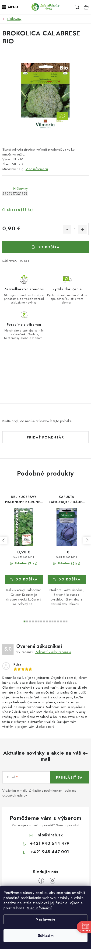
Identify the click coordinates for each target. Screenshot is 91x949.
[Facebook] (41, 880)
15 (66, 621)
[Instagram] (52, 880)
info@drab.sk (49, 835)
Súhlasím (45, 935)
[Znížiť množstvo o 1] (67, 229)
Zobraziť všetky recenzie (53, 652)
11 (55, 621)
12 (58, 621)
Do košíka (49, 247)
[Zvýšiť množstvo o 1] (82, 229)
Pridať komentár (45, 437)
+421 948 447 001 (49, 852)
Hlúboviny (20, 188)
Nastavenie (45, 919)
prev (3, 540)
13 (61, 621)
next (87, 540)
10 (52, 621)
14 (64, 621)
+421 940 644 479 (49, 843)
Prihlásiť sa (69, 777)
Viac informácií (39, 908)
